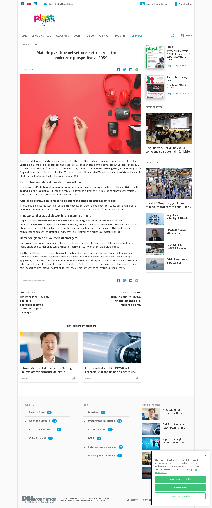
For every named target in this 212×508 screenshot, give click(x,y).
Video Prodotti (40, 438)
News (36, 44)
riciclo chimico (100, 429)
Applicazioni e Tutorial (44, 429)
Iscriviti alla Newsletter (61, 3)
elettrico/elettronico (34, 280)
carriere (97, 412)
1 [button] (75, 387)
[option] (49, 357)
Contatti (148, 499)
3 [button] (81, 387)
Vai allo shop (185, 3)
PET (95, 438)
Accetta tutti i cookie (180, 479)
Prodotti (119, 36)
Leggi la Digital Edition (157, 3)
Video (90, 36)
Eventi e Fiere (39, 412)
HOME (23, 36)
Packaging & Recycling (105, 455)
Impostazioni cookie (180, 495)
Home (26, 44)
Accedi (189, 35)
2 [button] (78, 387)
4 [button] (85, 387)
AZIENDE (103, 36)
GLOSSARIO (62, 36)
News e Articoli (41, 36)
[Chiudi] (205, 455)
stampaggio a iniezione (106, 447)
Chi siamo (132, 499)
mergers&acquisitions (105, 421)
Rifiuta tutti (180, 487)
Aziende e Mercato (42, 421)
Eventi (78, 36)
